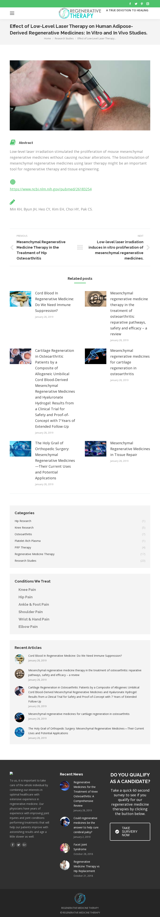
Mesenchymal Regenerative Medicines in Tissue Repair (130, 449)
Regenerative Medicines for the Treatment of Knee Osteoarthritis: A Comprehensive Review (86, 793)
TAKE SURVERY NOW (130, 831)
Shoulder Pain (31, 612)
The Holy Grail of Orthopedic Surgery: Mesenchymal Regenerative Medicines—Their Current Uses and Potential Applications (55, 460)
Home (47, 38)
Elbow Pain (28, 627)
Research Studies (64, 38)
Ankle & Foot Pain (34, 604)
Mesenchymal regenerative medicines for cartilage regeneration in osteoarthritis (130, 362)
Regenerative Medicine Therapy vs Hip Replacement (87, 866)
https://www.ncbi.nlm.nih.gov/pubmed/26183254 (51, 189)
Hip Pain (26, 597)
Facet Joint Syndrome (80, 847)
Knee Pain (27, 590)
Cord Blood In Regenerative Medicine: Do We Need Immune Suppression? (54, 302)
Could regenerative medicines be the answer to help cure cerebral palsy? (86, 825)
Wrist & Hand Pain (34, 619)
